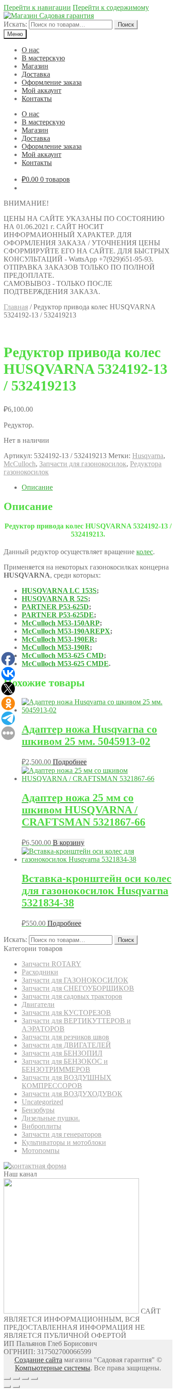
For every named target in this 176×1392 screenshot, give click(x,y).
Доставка (36, 74)
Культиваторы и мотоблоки (64, 1142)
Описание (37, 487)
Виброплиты (41, 1126)
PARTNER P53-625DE (58, 615)
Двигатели (38, 1004)
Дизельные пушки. (51, 1118)
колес (144, 552)
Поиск (126, 24)
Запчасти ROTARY (51, 964)
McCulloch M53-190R (56, 647)
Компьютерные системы (52, 1368)
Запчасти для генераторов (62, 1134)
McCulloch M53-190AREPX (66, 631)
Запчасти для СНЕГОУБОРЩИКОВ (78, 988)
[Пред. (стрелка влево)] (7, 1386)
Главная (16, 307)
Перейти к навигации (37, 7)
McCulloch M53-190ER (58, 639)
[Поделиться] (16, 1378)
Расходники (40, 972)
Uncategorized (42, 1102)
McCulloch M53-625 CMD (63, 655)
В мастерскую (43, 58)
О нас (30, 50)
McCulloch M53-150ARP (61, 623)
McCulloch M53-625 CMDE (65, 663)
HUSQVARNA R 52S (55, 598)
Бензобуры (38, 1110)
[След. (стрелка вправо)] (16, 1386)
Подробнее (70, 762)
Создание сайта (38, 1360)
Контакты (37, 98)
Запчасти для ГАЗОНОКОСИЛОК (75, 980)
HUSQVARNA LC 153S (59, 590)
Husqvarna (147, 455)
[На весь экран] (25, 1378)
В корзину (68, 842)
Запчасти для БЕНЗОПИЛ (62, 1053)
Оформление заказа (52, 82)
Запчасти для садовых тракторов (72, 996)
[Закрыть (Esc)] (7, 1378)
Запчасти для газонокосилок (82, 464)
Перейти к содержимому (111, 7)
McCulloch (20, 464)
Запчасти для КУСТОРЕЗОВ (66, 1012)
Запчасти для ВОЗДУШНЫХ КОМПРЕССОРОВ (66, 1081)
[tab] (97, 487)
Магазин (35, 66)
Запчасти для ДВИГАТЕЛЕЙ (66, 1045)
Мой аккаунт (41, 90)
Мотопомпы (41, 1150)
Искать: (15, 24)
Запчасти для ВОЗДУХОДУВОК (72, 1094)
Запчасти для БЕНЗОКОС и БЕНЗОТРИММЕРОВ (65, 1065)
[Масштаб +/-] (34, 1378)
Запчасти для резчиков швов (65, 1037)
